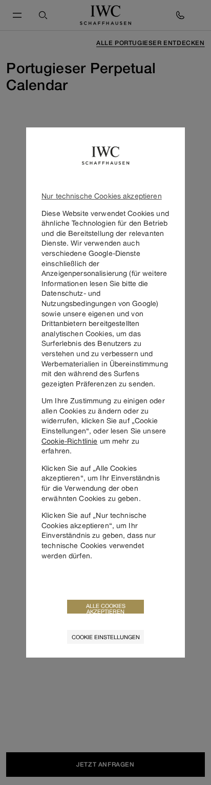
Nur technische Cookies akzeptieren (101, 195)
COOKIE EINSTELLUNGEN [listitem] (106, 637)
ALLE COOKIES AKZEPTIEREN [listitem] (105, 608)
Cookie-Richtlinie (69, 441)
